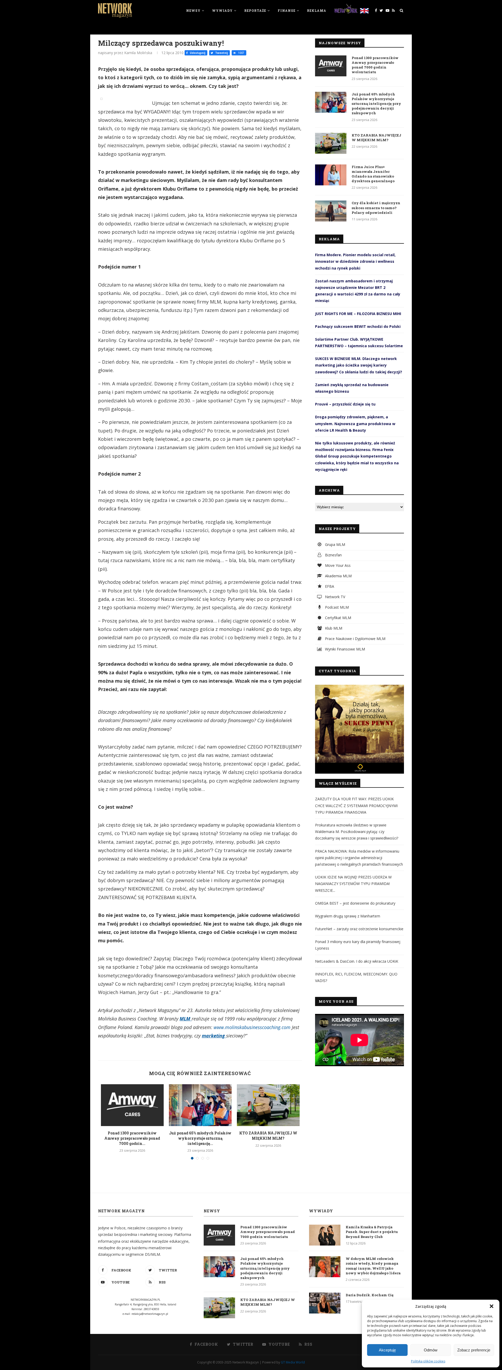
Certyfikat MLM (337, 617)
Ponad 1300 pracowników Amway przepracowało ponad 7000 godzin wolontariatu (375, 65)
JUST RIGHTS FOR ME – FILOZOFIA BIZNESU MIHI (358, 313)
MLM (186, 1018)
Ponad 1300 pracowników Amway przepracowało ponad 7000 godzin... (132, 1138)
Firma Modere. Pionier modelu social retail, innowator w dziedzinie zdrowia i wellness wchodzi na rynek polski (355, 261)
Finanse (286, 10)
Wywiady (222, 10)
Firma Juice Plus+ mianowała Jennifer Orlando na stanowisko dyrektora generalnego (373, 174)
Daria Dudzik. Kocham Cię (369, 1295)
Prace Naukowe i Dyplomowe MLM (354, 638)
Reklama (316, 10)
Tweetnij (221, 53)
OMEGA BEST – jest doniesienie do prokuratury (355, 903)
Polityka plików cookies (428, 1361)
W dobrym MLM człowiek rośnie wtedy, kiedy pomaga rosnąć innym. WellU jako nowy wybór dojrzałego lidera (373, 1265)
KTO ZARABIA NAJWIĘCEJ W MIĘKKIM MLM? (268, 1136)
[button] (491, 1306)
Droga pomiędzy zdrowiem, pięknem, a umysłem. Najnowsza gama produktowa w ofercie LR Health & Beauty (355, 423)
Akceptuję (387, 1350)
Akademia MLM (338, 575)
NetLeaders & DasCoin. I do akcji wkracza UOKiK (356, 961)
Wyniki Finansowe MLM (344, 649)
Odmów (430, 1350)
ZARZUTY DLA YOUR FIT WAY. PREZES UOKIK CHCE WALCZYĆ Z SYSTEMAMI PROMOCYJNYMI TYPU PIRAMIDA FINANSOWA (356, 805)
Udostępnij (197, 53)
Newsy (193, 10)
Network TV (334, 596)
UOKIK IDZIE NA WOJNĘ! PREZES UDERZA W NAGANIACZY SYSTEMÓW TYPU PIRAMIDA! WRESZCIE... (353, 884)
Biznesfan (333, 554)
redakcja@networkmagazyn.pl (150, 1314)
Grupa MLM (334, 544)
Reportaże (255, 10)
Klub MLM (333, 628)
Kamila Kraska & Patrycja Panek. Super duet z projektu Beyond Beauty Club (372, 1232)
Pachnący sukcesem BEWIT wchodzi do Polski (358, 326)
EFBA (329, 586)
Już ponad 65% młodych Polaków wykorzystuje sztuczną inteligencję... (200, 1138)
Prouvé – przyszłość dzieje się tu (345, 404)
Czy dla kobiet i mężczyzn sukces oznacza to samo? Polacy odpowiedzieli (376, 208)
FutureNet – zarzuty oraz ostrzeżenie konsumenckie (359, 928)
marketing (214, 1035)
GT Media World (293, 1362)
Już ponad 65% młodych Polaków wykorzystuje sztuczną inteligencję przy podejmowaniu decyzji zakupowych (376, 104)
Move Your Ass (337, 565)
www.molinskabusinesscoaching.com (252, 1027)
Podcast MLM (336, 607)
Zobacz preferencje (473, 1350)
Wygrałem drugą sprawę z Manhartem (347, 916)
